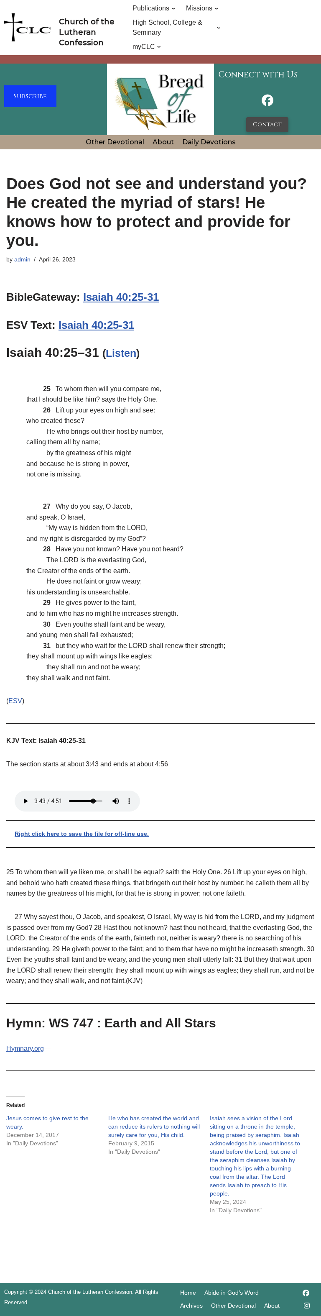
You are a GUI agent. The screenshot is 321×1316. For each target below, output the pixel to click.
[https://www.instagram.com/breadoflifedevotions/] (307, 1305)
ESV (15, 700)
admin (22, 259)
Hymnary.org (25, 1048)
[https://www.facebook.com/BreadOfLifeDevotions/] (267, 103)
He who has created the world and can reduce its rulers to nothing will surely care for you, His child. (154, 1126)
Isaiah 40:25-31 (121, 297)
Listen (121, 353)
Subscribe (30, 96)
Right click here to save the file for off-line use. (82, 833)
